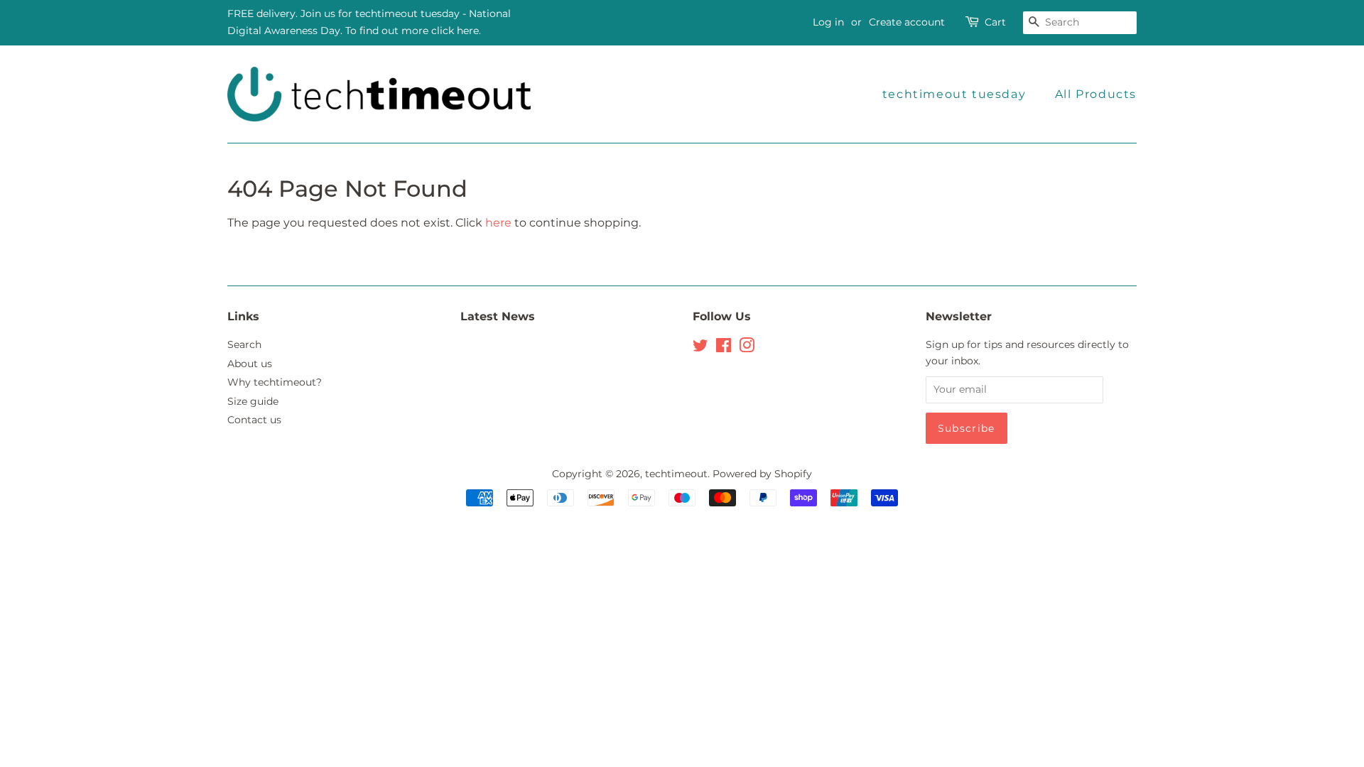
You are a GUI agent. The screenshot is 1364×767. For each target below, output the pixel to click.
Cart (995, 22)
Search (244, 344)
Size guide (252, 401)
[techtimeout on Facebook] (723, 348)
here (498, 222)
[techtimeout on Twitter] (700, 348)
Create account (907, 22)
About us (249, 363)
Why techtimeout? (274, 382)
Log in (828, 22)
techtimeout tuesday (954, 94)
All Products (1096, 94)
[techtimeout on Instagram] (746, 348)
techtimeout (676, 473)
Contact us (254, 419)
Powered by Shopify (762, 473)
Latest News (497, 316)
